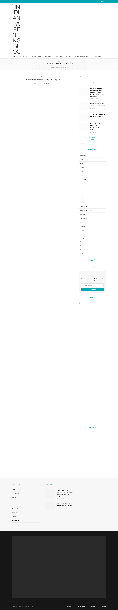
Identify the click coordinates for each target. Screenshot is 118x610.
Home (15, 56)
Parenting (24, 56)
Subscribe (98, 56)
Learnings (82, 187)
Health (81, 171)
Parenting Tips (84, 206)
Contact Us (14, 516)
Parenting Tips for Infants (86, 210)
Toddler (82, 245)
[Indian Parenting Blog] (16, 29)
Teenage (82, 238)
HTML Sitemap (15, 520)
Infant (43, 76)
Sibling (81, 234)
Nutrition (82, 198)
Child (81, 159)
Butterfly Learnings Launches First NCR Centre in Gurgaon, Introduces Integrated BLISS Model (97, 92)
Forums (68, 56)
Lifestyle (82, 191)
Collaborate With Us (82, 56)
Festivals (82, 167)
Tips (81, 242)
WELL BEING (36, 56)
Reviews (59, 56)
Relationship (83, 226)
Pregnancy (82, 214)
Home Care (83, 179)
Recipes (48, 56)
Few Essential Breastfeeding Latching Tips (42, 79)
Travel (81, 249)
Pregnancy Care (15, 508)
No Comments (48, 83)
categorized (83, 155)
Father (81, 163)
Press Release (83, 218)
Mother (82, 194)
